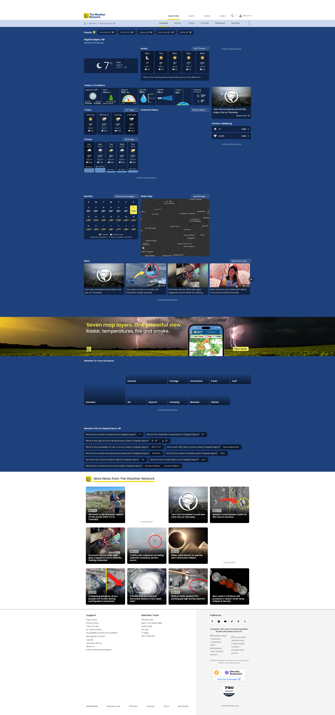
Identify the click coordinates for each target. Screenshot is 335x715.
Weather (93, 23)
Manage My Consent (95, 636)
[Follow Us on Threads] (238, 621)
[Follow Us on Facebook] (212, 621)
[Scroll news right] (251, 279)
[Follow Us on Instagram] (219, 621)
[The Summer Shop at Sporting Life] (241, 394)
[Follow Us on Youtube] (225, 621)
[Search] (232, 15)
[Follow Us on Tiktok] (232, 621)
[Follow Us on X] (245, 621)
